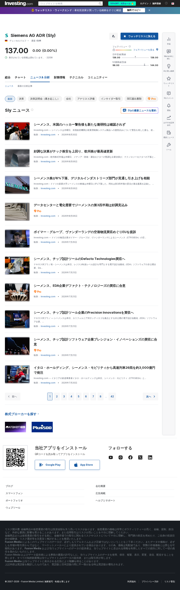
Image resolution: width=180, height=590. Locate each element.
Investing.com (48, 134)
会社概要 (100, 485)
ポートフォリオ (14, 500)
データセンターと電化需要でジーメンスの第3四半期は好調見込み (81, 205)
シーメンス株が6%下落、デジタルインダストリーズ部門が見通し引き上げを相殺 (92, 178)
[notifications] (166, 3)
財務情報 (59, 77)
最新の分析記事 (25, 86)
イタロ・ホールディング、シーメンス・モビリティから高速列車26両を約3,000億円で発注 (94, 370)
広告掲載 (100, 493)
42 (112, 396)
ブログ (9, 485)
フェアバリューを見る (143, 49)
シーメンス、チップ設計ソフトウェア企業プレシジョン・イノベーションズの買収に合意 (95, 341)
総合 (8, 77)
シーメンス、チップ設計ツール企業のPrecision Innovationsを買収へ (84, 312)
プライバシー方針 (150, 581)
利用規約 (131, 581)
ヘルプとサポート (105, 500)
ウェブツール (13, 507)
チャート (20, 77)
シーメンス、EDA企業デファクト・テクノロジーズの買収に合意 (80, 285)
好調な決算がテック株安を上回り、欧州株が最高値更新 (73, 151)
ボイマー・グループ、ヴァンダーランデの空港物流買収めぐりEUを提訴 (85, 232)
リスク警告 (169, 581)
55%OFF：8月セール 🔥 (122, 3)
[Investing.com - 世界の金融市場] (19, 3)
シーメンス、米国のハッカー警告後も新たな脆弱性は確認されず (80, 124)
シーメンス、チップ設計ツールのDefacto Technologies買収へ (79, 259)
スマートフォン (14, 493)
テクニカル (76, 77)
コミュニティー (97, 77)
